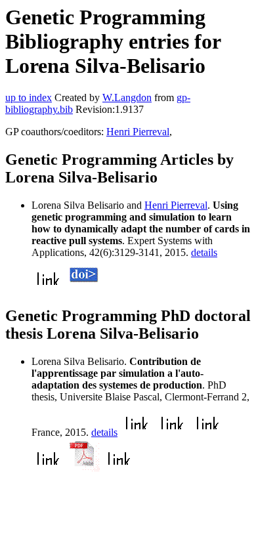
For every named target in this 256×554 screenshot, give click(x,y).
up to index (28, 97)
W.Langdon (127, 97)
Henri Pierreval (137, 131)
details (204, 252)
